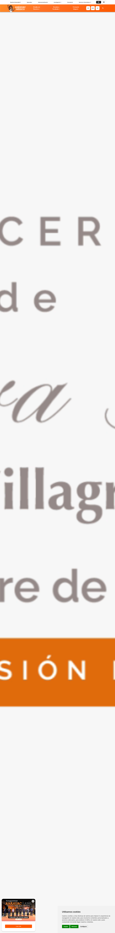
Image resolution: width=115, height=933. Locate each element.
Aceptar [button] (66, 926)
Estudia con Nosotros (36, 8)
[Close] (33, 901)
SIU (88, 8)
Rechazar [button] (74, 926)
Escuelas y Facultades (56, 8)
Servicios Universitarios (84, 2)
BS (97, 8)
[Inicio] (17, 8)
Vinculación (70, 2)
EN (104, 2)
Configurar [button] (83, 926)
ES (98, 2)
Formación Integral (76, 8)
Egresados (29, 2)
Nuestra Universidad (15, 2)
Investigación (57, 2)
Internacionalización (43, 2)
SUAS (93, 8)
